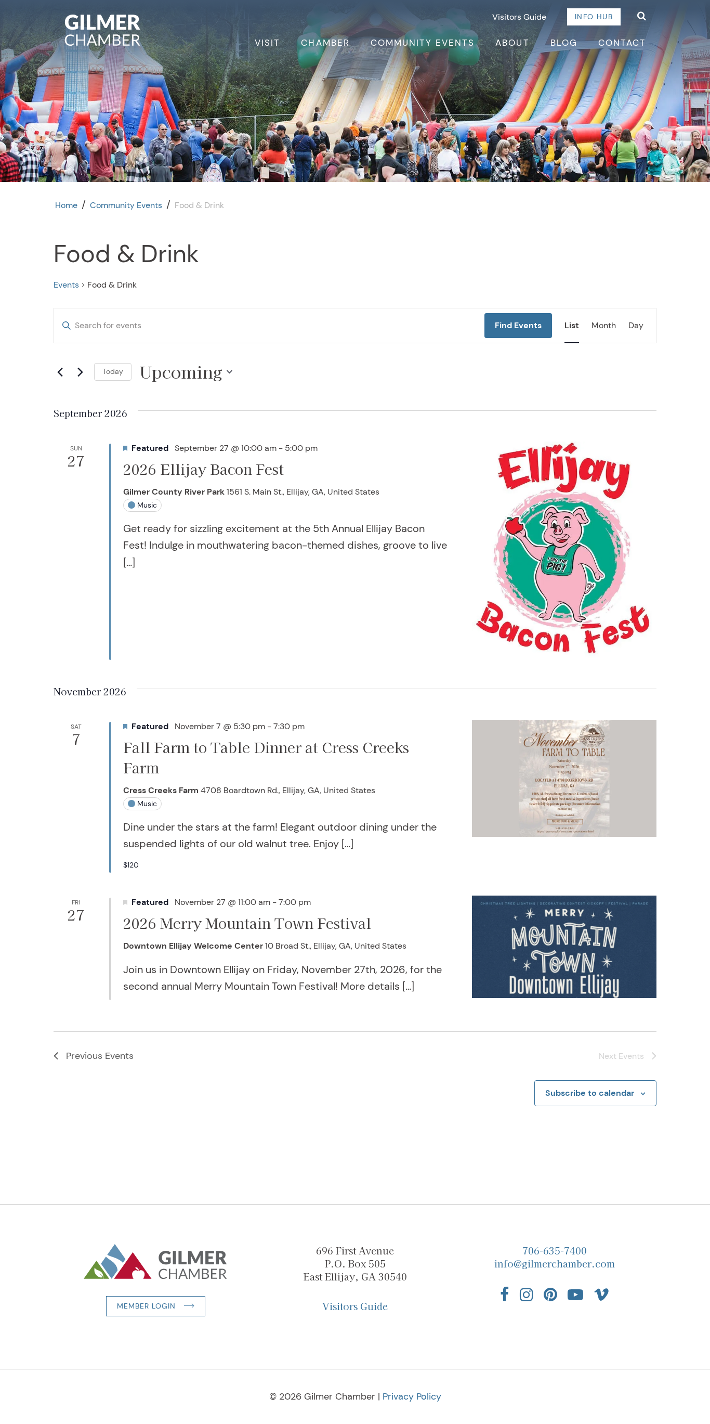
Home (66, 205)
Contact (622, 42)
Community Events (423, 42)
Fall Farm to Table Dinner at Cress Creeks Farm (266, 757)
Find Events (518, 325)
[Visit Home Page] (102, 30)
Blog (563, 42)
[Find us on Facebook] (505, 1294)
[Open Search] (641, 17)
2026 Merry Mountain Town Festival (247, 923)
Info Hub (594, 16)
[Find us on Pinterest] (550, 1294)
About (512, 42)
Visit (267, 42)
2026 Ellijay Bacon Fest (203, 469)
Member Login (146, 1306)
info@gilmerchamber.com (554, 1263)
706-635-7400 (554, 1250)
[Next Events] (80, 372)
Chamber (325, 42)
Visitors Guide (519, 16)
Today (112, 371)
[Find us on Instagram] (526, 1294)
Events (66, 284)
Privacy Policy (412, 1396)
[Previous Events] (60, 372)
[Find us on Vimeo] (601, 1294)
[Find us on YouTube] (575, 1294)
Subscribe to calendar (589, 1093)
